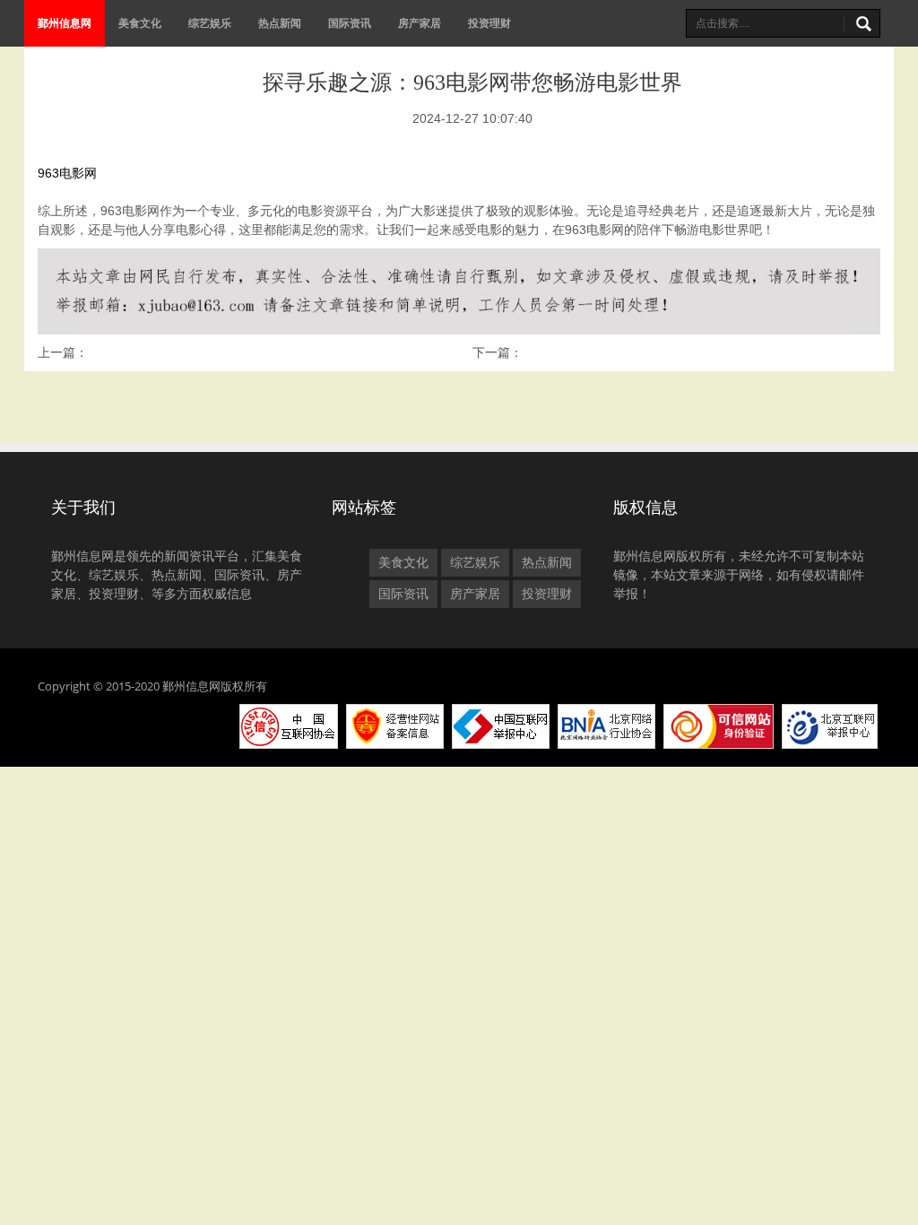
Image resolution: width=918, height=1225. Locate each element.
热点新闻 (279, 22)
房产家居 (419, 22)
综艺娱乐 (209, 22)
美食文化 (139, 22)
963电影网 (67, 173)
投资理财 (489, 22)
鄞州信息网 (64, 22)
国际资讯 (349, 22)
